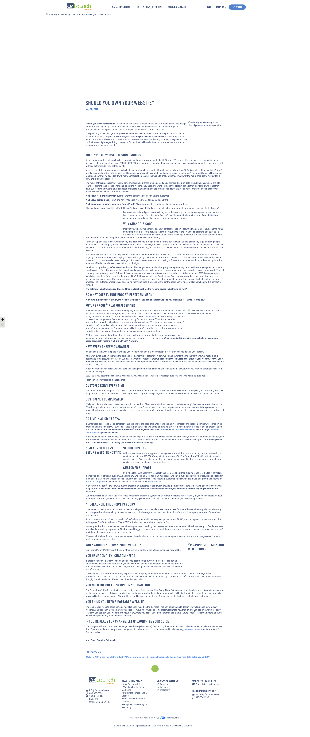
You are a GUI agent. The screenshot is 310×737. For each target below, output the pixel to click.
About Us (220, 7)
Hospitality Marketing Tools (136, 704)
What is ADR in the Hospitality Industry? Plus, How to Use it (115, 656)
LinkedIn (164, 686)
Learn (209, 7)
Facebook (165, 684)
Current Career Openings (207, 684)
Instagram (165, 689)
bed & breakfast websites (182, 429)
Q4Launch (187, 725)
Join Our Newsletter (132, 684)
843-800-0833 (96, 693)
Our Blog (127, 707)
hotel (163, 429)
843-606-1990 (202, 697)
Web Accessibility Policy (149, 718)
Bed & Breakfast (177, 7)
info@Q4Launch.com (99, 690)
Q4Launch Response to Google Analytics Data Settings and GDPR (179, 656)
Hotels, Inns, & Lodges (149, 7)
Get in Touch (237, 7)
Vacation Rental (121, 7)
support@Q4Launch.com (208, 694)
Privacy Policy (134, 718)
